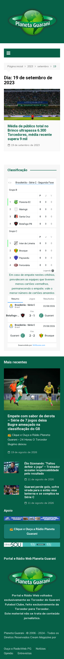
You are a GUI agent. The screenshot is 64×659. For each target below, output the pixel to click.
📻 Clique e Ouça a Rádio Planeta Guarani (32, 531)
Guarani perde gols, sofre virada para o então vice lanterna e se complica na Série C (41, 492)
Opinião (8, 653)
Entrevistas (25, 653)
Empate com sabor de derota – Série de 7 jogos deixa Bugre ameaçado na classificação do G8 (31, 422)
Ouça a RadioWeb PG (17, 648)
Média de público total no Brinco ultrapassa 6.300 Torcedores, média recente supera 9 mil (30, 132)
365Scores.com (39, 345)
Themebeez (11, 641)
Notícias (41, 648)
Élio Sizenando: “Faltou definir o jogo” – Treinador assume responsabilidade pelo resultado (42, 468)
